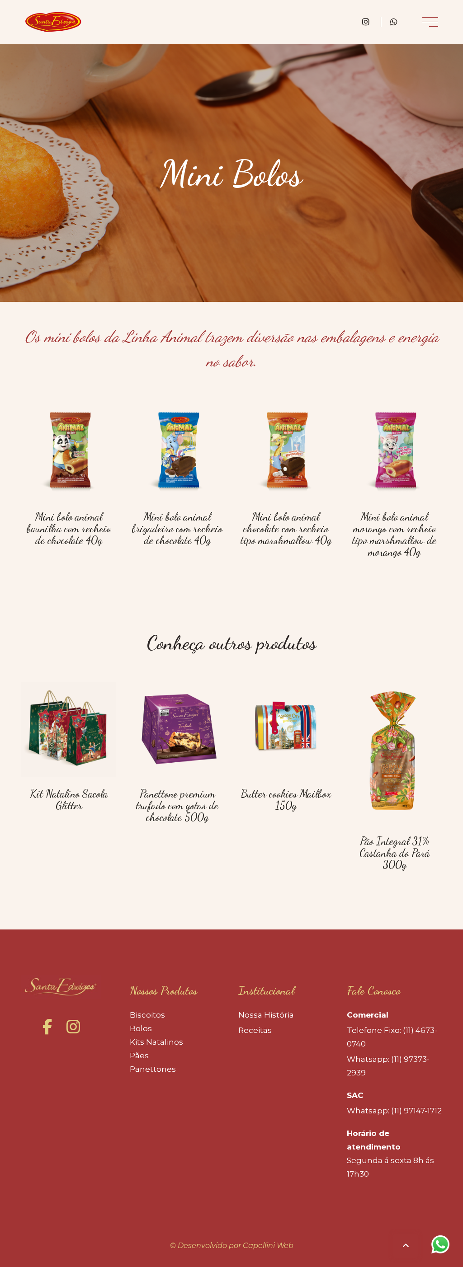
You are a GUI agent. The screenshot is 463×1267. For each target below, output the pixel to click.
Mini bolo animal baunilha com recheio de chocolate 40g (69, 528)
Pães (139, 1055)
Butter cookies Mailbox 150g (286, 799)
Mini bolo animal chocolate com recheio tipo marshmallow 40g (286, 528)
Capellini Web (268, 1245)
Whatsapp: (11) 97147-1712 (394, 1110)
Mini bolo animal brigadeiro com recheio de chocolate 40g (177, 528)
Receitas (255, 1030)
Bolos (141, 1028)
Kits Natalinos (156, 1041)
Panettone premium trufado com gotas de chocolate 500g (177, 805)
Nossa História (266, 1014)
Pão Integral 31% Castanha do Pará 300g (394, 853)
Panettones (153, 1069)
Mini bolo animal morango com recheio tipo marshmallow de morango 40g (394, 534)
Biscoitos (147, 1014)
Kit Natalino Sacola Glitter (69, 799)
